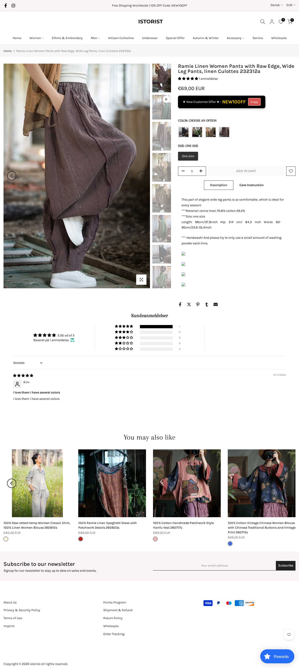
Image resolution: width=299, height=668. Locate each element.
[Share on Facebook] (180, 304)
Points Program (114, 602)
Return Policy (113, 618)
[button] (188, 79)
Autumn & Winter (206, 38)
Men (94, 38)
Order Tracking (114, 634)
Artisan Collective (121, 38)
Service (258, 38)
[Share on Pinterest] (198, 304)
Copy (254, 102)
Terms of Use (13, 618)
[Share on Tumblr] (207, 304)
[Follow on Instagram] (13, 5)
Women (35, 38)
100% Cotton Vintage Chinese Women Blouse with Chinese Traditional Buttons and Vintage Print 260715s (261, 527)
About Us (10, 602)
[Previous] (11, 176)
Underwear (150, 38)
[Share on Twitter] (189, 304)
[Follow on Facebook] (6, 5)
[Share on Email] (216, 304)
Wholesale (279, 38)
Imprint (9, 626)
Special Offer (175, 38)
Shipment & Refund (117, 610)
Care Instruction (251, 185)
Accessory (234, 38)
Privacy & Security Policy (22, 610)
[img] (23, 376)
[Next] (141, 176)
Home (17, 38)
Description (218, 185)
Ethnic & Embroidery (67, 38)
